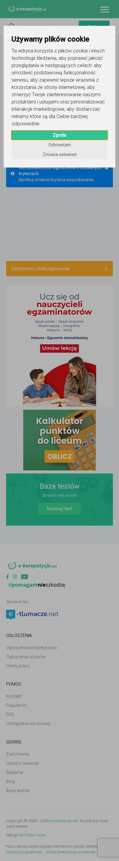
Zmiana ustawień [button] (60, 154)
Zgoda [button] (59, 135)
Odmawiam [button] (59, 144)
